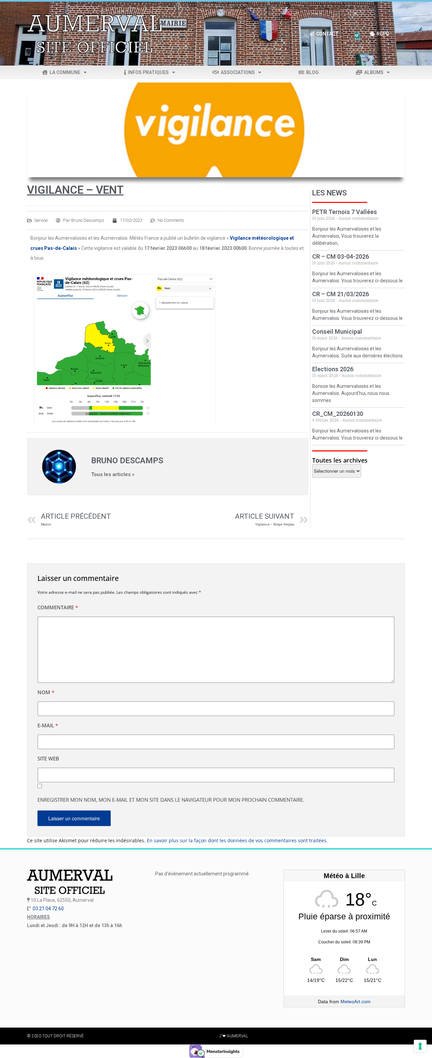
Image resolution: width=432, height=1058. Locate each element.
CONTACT (326, 34)
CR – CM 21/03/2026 (340, 294)
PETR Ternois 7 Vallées (344, 211)
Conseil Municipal (337, 331)
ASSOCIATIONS (237, 72)
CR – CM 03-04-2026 (340, 256)
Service (41, 220)
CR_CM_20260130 (337, 413)
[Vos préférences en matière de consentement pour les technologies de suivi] (420, 1046)
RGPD (382, 34)
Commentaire (57, 607)
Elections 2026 (332, 369)
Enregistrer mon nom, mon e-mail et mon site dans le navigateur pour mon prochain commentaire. (170, 799)
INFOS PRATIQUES (147, 72)
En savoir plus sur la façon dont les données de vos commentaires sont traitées (236, 840)
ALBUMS (372, 72)
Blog (311, 72)
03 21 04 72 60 (48, 908)
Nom (45, 692)
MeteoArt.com (356, 1001)
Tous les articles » (112, 474)
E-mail (47, 725)
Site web (48, 758)
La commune (64, 72)
